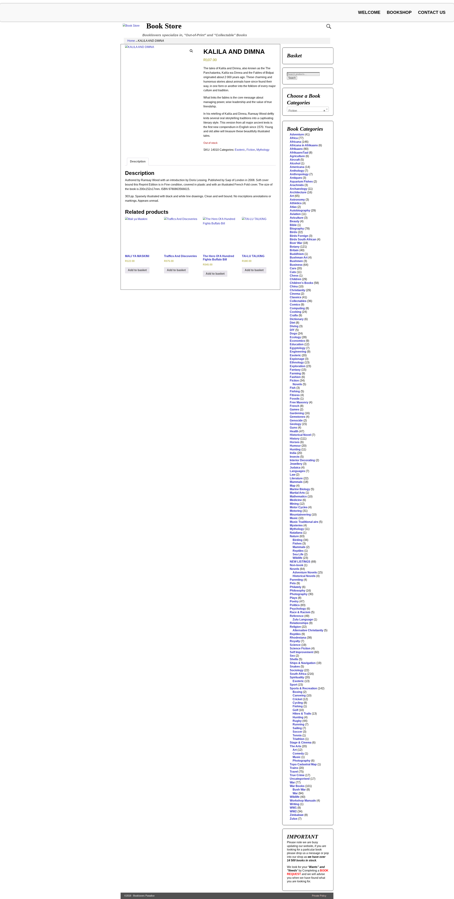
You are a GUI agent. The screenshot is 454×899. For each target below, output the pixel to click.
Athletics (296, 203)
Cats (293, 272)
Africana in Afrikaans (304, 145)
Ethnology (297, 362)
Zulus (293, 818)
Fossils (295, 398)
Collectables (298, 301)
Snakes (295, 666)
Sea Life (298, 554)
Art (292, 195)
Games (294, 409)
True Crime (297, 775)
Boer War (296, 242)
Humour (295, 445)
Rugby (297, 720)
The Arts (295, 746)
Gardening (297, 413)
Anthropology (299, 174)
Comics (295, 304)
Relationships (299, 623)
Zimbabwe (297, 814)
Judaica (295, 467)
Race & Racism (300, 612)
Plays (293, 597)
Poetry (294, 601)
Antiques (296, 177)
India (293, 452)
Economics (297, 340)
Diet (292, 322)
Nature (294, 536)
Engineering (298, 351)
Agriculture (297, 156)
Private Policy (319, 895)
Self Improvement (301, 652)
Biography (297, 228)
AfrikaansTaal (299, 152)
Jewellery (296, 463)
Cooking (295, 311)
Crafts (294, 315)
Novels (297, 384)
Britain (294, 250)
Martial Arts (297, 492)
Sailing (297, 728)
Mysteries (296, 525)
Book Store (164, 26)
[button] (191, 51)
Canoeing (299, 695)
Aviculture (296, 217)
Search (292, 78)
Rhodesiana (298, 637)
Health (294, 431)
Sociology (296, 670)
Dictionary (297, 319)
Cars (293, 268)
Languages (297, 471)
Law (292, 474)
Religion (295, 626)
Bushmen (296, 261)
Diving (294, 326)
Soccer (297, 731)
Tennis (297, 735)
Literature (296, 478)
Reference (297, 615)
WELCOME (369, 12)
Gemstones (297, 416)
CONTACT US (431, 12)
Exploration (297, 366)
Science (295, 644)
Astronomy (297, 199)
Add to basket (137, 270)
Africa (294, 138)
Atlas (293, 206)
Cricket (297, 699)
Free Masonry (299, 402)
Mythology (262, 149)
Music (294, 518)
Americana (297, 166)
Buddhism (297, 253)
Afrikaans (296, 148)
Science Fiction (300, 648)
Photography (299, 594)
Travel (294, 771)
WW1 (293, 807)
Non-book (296, 565)
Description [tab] (138, 161)
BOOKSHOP (399, 12)
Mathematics (298, 496)
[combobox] (308, 109)
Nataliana (296, 532)
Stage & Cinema (300, 742)
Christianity (297, 290)
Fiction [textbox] (307, 110)
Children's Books (301, 282)
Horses (295, 442)
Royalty (295, 641)
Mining (294, 503)
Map (292, 485)
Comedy (298, 753)
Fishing (295, 391)
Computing (297, 308)
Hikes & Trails (302, 713)
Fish (293, 387)
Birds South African (303, 239)
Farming (295, 373)
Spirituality (297, 677)
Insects (295, 456)
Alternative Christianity (308, 630)
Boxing (297, 691)
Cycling (298, 702)
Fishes (297, 543)
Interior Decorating (302, 460)
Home (131, 40)
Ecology (295, 337)
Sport (293, 684)
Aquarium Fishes (301, 181)
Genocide (296, 420)
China (294, 286)
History (295, 438)
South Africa (298, 673)
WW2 (293, 811)
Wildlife (297, 557)
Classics (295, 297)
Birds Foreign (299, 235)
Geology (295, 424)
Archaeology (298, 188)
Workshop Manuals (303, 800)
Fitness (295, 395)
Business (296, 264)
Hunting (295, 449)
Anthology (297, 170)
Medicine (296, 500)
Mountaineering (300, 514)
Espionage (297, 358)
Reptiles (298, 550)
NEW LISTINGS (300, 561)
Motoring (296, 510)
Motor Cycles (299, 507)
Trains (294, 767)
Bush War (299, 789)
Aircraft (295, 159)
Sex (292, 655)
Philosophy (297, 590)
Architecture (298, 192)
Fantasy (295, 369)
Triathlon (298, 738)
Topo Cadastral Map (303, 764)
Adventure (297, 134)
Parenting (296, 579)
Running (298, 724)
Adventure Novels (305, 572)
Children (295, 279)
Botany (295, 246)
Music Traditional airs (304, 521)
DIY (292, 329)
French (294, 405)
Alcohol (295, 163)
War (292, 782)
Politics (295, 605)
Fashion (295, 376)
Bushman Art (299, 257)
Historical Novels (304, 575)
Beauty (294, 221)
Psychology (298, 608)
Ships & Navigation (303, 662)
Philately (295, 587)
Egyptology (297, 348)
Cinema (295, 293)
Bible (293, 225)
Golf (295, 710)
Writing (294, 804)
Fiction (251, 149)
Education (297, 344)
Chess (294, 275)
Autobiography (300, 210)
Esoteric (240, 149)
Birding (298, 539)
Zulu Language (303, 619)
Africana (295, 141)
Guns (293, 427)
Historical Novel (300, 434)
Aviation (295, 214)
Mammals (296, 481)
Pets (293, 583)
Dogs (293, 333)
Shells (294, 659)
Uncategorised (300, 778)
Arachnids (297, 185)
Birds (293, 232)
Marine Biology (300, 489)
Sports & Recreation (303, 688)
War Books (297, 786)
